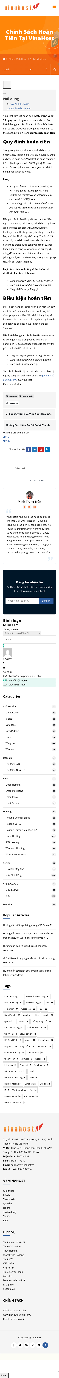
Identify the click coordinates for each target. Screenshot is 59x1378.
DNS (32, 1071)
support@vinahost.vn (22, 1164)
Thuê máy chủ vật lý (14, 1242)
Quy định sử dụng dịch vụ (17, 1314)
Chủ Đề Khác (10, 706)
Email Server (12, 803)
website (40, 1058)
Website (7, 904)
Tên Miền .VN (13, 763)
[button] (54, 6)
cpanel (9, 1021)
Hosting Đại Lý (13, 823)
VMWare (26, 1058)
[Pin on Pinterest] (41, 449)
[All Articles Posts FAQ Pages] (29, 69)
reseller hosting (13, 1083)
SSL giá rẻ (8, 1284)
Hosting (7, 811)
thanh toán (11, 1058)
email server (31, 1015)
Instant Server (12, 1096)
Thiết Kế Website (36, 1027)
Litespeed (10, 1065)
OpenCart (44, 1046)
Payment (25, 1065)
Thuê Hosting (10, 1250)
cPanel (9, 718)
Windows (11, 749)
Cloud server (28, 1033)
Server (6, 862)
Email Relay (12, 796)
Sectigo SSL (9, 1288)
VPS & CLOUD (10, 883)
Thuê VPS (8, 1259)
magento (10, 1046)
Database (11, 724)
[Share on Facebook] (28, 449)
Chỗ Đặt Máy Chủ (15, 869)
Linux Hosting (13, 836)
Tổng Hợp (11, 743)
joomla (30, 1040)
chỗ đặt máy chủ (41, 1021)
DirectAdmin (12, 730)
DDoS (33, 1077)
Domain (7, 757)
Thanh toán (9, 1199)
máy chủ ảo (27, 1046)
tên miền (10, 1033)
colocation (11, 1008)
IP (6, 1090)
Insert (4, 1375)
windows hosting (14, 1052)
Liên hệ (7, 1195)
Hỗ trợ (6, 1207)
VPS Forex (8, 1267)
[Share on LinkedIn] (47, 449)
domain (47, 1015)
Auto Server (31, 1096)
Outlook (45, 1083)
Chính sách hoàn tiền (14, 1310)
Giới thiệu (8, 1190)
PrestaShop (45, 1040)
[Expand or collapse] (4, 93)
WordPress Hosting (16, 854)
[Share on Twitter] (34, 449)
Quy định (8, 1203)
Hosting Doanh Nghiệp (18, 817)
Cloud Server (12, 889)
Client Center (12, 712)
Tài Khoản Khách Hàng (24, 1090)
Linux (8, 737)
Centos (23, 1021)
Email (6, 778)
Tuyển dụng (9, 1212)
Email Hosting (13, 784)
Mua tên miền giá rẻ (14, 1280)
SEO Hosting (12, 842)
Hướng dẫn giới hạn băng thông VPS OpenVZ (27, 925)
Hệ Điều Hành (12, 1040)
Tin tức (7, 1216)
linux (43, 1008)
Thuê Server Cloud (13, 1271)
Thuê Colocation (12, 1246)
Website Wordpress (14, 1102)
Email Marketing (14, 790)
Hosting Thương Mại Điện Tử (21, 829)
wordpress (28, 1008)
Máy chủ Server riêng (37, 996)
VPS (8, 895)
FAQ (5, 1220)
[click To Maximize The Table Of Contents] (7, 85)
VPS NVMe (8, 1263)
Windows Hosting (15, 848)
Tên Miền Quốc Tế (15, 770)
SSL (22, 1071)
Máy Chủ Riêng (14, 875)
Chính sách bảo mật (14, 1318)
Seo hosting (41, 1065)
